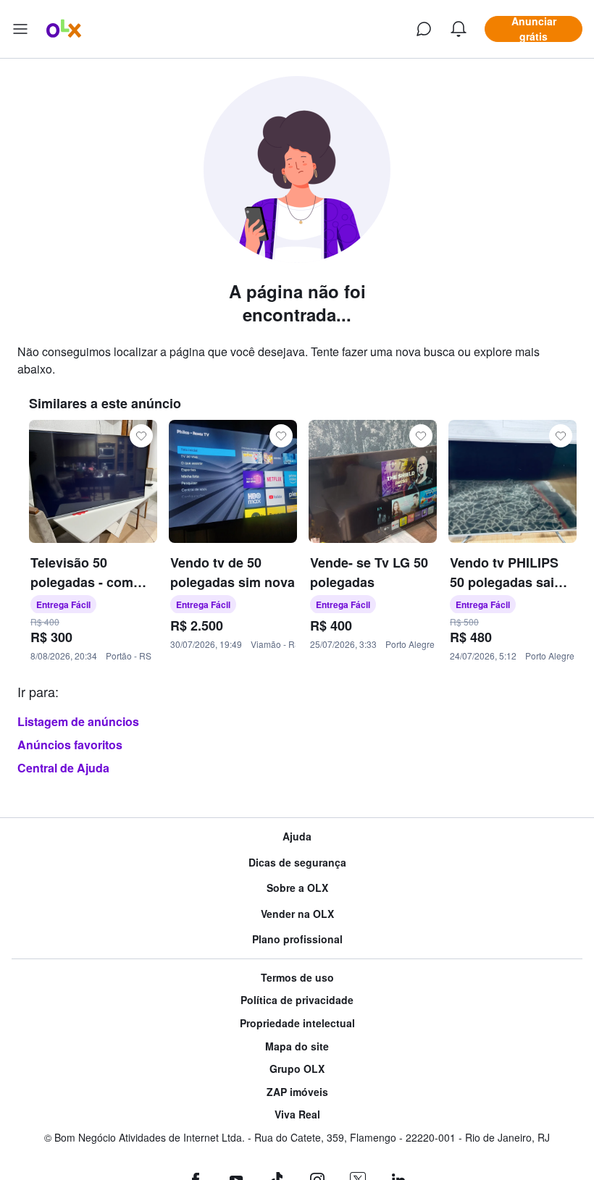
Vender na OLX (297, 914)
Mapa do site (297, 1046)
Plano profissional (297, 939)
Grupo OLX (297, 1069)
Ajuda (297, 836)
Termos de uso (297, 978)
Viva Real (297, 1114)
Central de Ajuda (63, 767)
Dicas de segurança (297, 862)
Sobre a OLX (297, 888)
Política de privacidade (297, 1000)
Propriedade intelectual (297, 1023)
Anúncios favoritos (69, 744)
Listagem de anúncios (78, 721)
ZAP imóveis (297, 1092)
